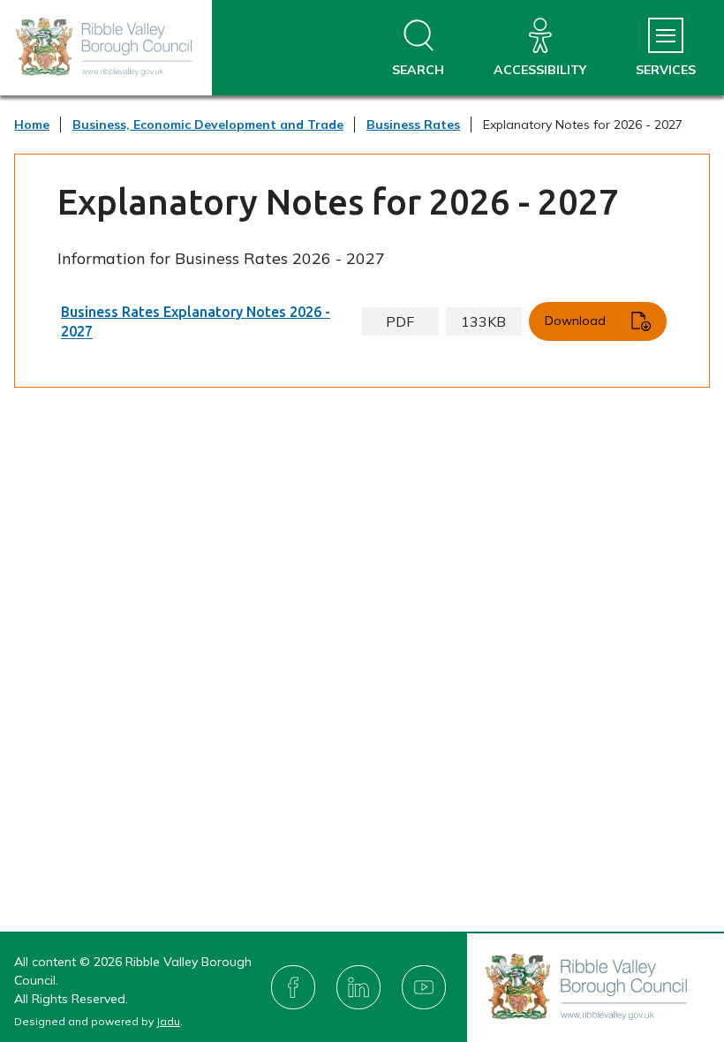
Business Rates (413, 124)
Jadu (168, 1021)
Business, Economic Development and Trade (207, 124)
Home (31, 124)
